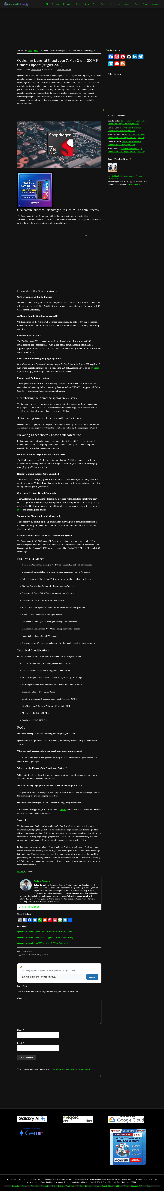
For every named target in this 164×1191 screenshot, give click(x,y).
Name (20, 1030)
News (29, 951)
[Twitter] (19, 907)
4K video (95, 368)
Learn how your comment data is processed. (71, 1069)
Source (20, 871)
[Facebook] (26, 907)
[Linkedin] (32, 907)
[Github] (38, 907)
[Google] (35, 907)
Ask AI (92, 977)
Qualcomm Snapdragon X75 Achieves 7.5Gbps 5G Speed (42, 943)
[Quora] (23, 907)
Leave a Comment (64, 70)
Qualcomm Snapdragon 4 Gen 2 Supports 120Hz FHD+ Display (45, 937)
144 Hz (63, 809)
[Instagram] (29, 907)
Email (20, 1043)
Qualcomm (32, 955)
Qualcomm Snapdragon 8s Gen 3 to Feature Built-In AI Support (45, 931)
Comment (22, 998)
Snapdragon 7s (43, 955)
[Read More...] (134, 184)
